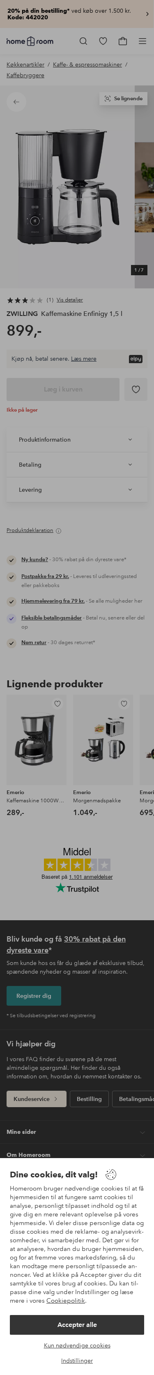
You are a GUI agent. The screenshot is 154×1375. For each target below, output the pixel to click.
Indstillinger (77, 1360)
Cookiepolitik (65, 1300)
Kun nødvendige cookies (77, 1345)
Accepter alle (77, 1325)
